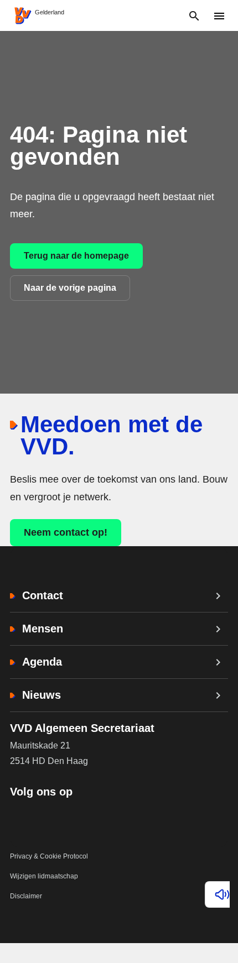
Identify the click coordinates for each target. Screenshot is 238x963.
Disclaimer (26, 896)
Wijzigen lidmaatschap (44, 876)
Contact (42, 595)
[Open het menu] (219, 16)
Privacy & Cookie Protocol (49, 856)
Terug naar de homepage (76, 255)
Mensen (42, 628)
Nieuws (41, 695)
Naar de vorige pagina (70, 287)
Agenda (42, 662)
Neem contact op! (65, 532)
